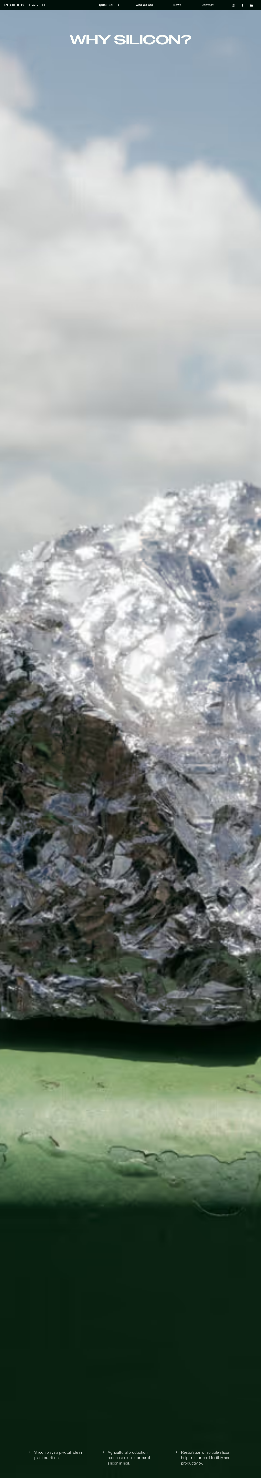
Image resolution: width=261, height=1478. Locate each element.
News (177, 5)
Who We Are (144, 5)
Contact (208, 5)
